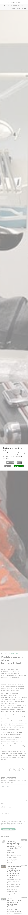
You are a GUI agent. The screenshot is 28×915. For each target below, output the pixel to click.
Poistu (19, 462)
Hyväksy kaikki (19, 466)
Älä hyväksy (10, 462)
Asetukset (8, 466)
